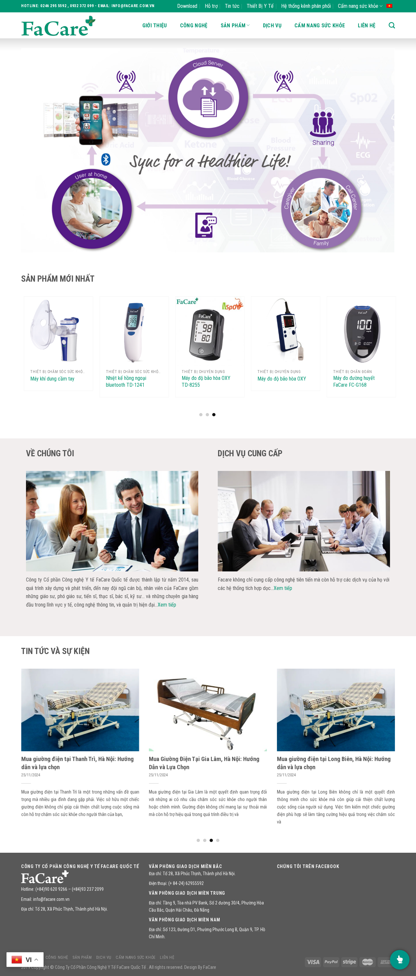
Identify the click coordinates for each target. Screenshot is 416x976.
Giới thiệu (154, 25)
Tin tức (232, 6)
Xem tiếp (167, 605)
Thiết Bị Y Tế (260, 6)
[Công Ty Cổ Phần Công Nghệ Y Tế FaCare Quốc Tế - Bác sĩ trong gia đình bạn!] (58, 25)
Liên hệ (366, 25)
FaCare (209, 967)
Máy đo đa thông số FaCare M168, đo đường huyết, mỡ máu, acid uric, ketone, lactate (363, 388)
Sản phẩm (233, 25)
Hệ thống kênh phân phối (306, 6)
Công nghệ (194, 25)
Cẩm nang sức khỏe (358, 6)
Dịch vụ (272, 25)
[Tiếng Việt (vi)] (389, 5)
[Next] (379, 150)
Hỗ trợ (211, 6)
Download (187, 6)
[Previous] (37, 150)
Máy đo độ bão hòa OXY (208, 379)
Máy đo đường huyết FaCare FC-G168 (280, 381)
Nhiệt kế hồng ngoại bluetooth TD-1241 (52, 381)
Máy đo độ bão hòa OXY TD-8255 (132, 381)
